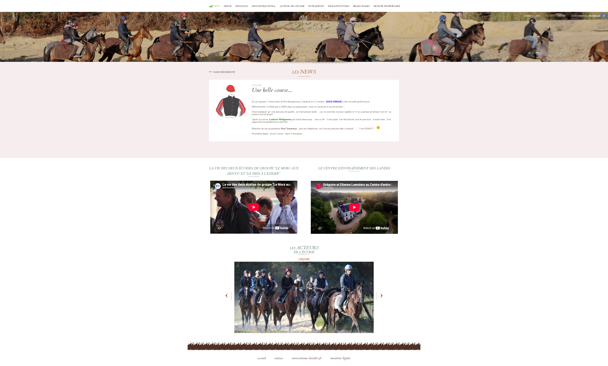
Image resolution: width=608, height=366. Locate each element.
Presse (228, 6)
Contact (528, 16)
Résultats (241, 6)
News (216, 6)
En (561, 16)
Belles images (361, 6)
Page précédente (224, 72)
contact (279, 358)
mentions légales (340, 358)
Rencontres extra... (264, 6)
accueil (262, 358)
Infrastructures (338, 6)
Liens (537, 16)
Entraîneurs (316, 6)
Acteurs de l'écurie (292, 6)
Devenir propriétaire (387, 6)
